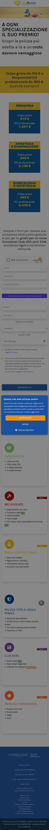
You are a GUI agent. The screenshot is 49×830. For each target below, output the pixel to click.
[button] (24, 430)
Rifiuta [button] (25, 424)
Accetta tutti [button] (25, 418)
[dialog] (24, 415)
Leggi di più (34, 412)
